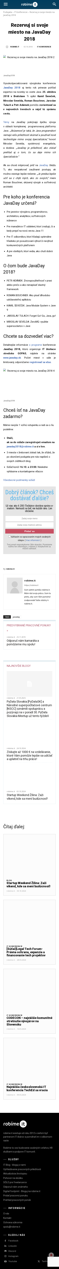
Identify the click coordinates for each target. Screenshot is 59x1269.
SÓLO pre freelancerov (15, 1182)
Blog (9, 880)
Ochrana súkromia (12, 1222)
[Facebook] (5, 1241)
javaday (16, 617)
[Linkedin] (5, 1246)
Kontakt (7, 1218)
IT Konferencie (21, 12)
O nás (6, 1213)
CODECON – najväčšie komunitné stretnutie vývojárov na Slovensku (29, 1021)
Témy (6, 122)
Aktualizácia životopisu (15, 1173)
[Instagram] (5, 1256)
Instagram (13, 1256)
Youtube (12, 1261)
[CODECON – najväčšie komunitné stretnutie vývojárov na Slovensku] (29, 990)
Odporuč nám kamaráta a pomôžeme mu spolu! (23, 642)
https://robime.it (31, 585)
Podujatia (7, 12)
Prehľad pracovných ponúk (17, 1200)
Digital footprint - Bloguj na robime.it (21, 1191)
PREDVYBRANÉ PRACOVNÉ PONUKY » (29, 628)
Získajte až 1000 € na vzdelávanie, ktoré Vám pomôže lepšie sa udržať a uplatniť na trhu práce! (29, 755)
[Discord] (5, 1251)
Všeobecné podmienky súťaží (19, 480)
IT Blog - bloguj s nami (14, 1165)
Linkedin (12, 1246)
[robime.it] (8, 46)
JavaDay (43, 165)
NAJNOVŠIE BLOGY (19, 665)
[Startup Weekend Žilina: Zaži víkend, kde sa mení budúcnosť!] (29, 777)
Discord (12, 1251)
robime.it (14, 47)
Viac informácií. (33, 540)
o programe (35, 344)
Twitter (45, 1261)
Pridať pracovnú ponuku (15, 1195)
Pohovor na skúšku (13, 1178)
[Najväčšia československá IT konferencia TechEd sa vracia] (29, 1059)
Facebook (13, 1240)
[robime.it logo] (29, 4)
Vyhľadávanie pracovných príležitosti (22, 1169)
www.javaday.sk (12, 357)
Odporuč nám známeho (15, 1186)
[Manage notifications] (51, 1255)
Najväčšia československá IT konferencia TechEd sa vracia (27, 1088)
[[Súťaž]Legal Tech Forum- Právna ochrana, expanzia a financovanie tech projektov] (29, 921)
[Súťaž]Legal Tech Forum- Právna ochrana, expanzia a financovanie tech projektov (26, 952)
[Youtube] (5, 1261)
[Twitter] (39, 1261)
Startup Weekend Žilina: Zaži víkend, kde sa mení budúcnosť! (27, 796)
